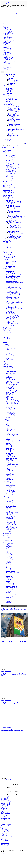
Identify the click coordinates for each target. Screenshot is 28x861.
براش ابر (8, 345)
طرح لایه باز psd (6, 55)
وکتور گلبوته (8, 591)
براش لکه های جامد (10, 356)
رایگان (4, 496)
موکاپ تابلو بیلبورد (10, 486)
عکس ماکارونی (9, 468)
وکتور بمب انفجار (9, 557)
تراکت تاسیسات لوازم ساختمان (12, 163)
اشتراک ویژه (5, 23)
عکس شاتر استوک (10, 449)
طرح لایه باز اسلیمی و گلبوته (12, 509)
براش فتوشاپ (6, 344)
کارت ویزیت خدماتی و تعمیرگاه (12, 283)
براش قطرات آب (9, 354)
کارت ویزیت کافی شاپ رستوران (13, 301)
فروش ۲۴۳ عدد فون (7, 65)
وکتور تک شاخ (9, 563)
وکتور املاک (8, 551)
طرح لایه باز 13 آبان (10, 197)
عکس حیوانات (9, 436)
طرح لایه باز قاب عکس (11, 521)
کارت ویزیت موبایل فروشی (12, 307)
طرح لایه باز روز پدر (10, 312)
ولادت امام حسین (12, 228)
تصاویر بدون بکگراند (7, 366)
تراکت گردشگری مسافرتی (11, 171)
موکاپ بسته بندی (9, 484)
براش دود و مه (9, 350)
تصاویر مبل (8, 421)
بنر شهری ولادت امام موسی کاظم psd (13, 730)
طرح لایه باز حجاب (7, 251)
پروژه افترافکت (9, 338)
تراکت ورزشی (9, 180)
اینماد (4, 24)
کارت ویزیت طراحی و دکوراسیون (13, 293)
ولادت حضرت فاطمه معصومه (14, 236)
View (7, 22)
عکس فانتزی (8, 454)
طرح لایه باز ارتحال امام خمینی (9, 187)
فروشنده (5, 60)
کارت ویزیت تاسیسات (10, 279)
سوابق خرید (8, 32)
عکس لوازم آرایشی (10, 463)
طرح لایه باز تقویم (7, 241)
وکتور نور (8, 599)
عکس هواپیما (8, 476)
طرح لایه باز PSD (6, 54)
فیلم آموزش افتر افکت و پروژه (10, 62)
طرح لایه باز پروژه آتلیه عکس (12, 512)
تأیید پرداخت (8, 29)
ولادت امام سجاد (11, 229)
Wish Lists (5, 18)
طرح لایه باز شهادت (10, 205)
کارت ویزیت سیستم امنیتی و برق (13, 287)
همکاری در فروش (10, 36)
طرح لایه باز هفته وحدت (11, 325)
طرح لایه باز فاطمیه (10, 218)
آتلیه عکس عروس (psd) (11, 506)
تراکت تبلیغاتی (6, 27)
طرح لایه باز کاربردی (10, 522)
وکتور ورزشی (9, 601)
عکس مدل (8, 469)
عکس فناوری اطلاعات (11, 456)
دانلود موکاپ (6, 481)
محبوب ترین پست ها (7, 332)
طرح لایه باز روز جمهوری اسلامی (13, 315)
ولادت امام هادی (11, 232)
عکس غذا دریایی (9, 453)
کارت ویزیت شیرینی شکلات (12, 291)
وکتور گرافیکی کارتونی (11, 588)
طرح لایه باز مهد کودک (8, 327)
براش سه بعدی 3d (10, 351)
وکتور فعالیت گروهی (10, 579)
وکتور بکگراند (8, 556)
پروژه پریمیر (8, 339)
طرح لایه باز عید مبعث (10, 266)
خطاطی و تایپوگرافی (7, 183)
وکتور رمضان (9, 573)
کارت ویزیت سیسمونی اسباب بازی (13, 288)
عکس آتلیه (8, 424)
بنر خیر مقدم (6, 151)
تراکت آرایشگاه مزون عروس (12, 155)
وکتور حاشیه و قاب (10, 568)
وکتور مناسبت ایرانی (10, 596)
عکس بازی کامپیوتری (10, 429)
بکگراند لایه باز (9, 508)
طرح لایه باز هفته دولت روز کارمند (13, 324)
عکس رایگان (8, 501)
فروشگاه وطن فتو (7, 533)
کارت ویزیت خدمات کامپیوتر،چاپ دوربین (14, 282)
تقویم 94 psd (8, 244)
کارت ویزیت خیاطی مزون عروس (13, 284)
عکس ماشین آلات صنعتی (11, 466)
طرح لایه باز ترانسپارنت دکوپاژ (12, 514)
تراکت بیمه (8, 160)
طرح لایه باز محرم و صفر (11, 220)
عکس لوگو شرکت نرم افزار (12, 464)
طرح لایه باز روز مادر (10, 320)
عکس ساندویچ (9, 445)
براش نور (8, 358)
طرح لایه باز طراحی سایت (11, 519)
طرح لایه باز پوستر (7, 239)
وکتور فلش (8, 582)
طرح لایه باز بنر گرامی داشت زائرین (13, 201)
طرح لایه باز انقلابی (7, 191)
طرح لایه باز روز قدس (10, 319)
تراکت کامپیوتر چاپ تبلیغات (12, 170)
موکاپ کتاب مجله (9, 494)
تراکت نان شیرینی (9, 178)
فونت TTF (5, 535)
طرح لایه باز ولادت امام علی (14, 225)
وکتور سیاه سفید (9, 577)
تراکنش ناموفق (9, 31)
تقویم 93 (7, 243)
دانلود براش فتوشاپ (7, 39)
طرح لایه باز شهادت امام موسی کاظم (16, 216)
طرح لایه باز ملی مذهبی (8, 58)
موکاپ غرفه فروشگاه (10, 491)
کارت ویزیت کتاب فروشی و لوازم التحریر (15, 302)
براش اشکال (8, 346)
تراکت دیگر (8, 165)
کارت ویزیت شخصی (10, 289)
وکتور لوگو (8, 592)
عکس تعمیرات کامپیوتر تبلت (12, 434)
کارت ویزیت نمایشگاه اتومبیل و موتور (14, 308)
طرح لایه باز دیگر (9, 517)
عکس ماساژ (8, 465)
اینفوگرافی (5, 342)
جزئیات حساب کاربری (8, 33)
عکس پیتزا (8, 433)
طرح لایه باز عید (6, 259)
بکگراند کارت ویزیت (10, 271)
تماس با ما (5, 69)
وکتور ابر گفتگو (9, 546)
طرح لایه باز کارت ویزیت (8, 269)
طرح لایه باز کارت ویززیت (6, 841)
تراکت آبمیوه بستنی (10, 153)
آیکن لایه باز (8, 507)
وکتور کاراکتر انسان (10, 584)
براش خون (8, 349)
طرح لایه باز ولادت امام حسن (14, 222)
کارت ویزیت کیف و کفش (11, 303)
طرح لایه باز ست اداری (8, 254)
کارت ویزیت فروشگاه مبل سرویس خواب (15, 299)
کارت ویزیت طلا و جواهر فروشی (13, 294)
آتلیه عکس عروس (4, 798)
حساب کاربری (6, 34)
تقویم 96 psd (8, 247)
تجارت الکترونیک (6, 361)
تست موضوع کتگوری (7, 363)
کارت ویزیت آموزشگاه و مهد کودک (13, 274)
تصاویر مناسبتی (9, 423)
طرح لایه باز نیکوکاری (7, 328)
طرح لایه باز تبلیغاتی (10, 513)
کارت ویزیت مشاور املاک (11, 305)
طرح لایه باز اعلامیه (7, 188)
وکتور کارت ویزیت (4, 833)
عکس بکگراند (9, 430)
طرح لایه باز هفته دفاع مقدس (12, 323)
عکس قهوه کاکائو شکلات (11, 458)
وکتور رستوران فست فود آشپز (12, 572)
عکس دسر (8, 439)
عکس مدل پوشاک (10, 470)
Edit (6, 21)
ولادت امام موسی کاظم (13, 231)
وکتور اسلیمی (9, 549)
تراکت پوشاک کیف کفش (11, 162)
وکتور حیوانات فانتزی (10, 569)
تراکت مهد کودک (9, 176)
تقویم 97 (7, 248)
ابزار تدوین (5, 337)
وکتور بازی (8, 552)
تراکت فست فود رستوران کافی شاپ (14, 167)
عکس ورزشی (9, 478)
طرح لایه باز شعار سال (8, 257)
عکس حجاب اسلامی (10, 435)
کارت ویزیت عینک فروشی (11, 296)
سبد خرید (5, 47)
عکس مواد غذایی (9, 369)
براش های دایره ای (10, 359)
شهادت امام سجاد (12, 208)
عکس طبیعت (9, 451)
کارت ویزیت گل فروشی (11, 304)
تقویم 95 (7, 246)
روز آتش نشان (9, 310)
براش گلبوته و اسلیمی (10, 355)
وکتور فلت (8, 581)
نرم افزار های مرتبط (7, 540)
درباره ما (5, 44)
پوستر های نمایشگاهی (5, 818)
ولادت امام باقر (11, 226)
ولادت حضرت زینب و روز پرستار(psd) (16, 233)
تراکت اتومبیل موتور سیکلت (12, 157)
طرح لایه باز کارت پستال (11, 523)
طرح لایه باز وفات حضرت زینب (15, 217)
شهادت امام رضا (11, 207)
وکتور (4, 542)
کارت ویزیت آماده (9, 530)
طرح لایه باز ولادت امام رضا (14, 223)
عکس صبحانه (9, 450)
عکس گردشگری (9, 460)
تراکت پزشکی (9, 161)
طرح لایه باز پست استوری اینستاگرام (11, 238)
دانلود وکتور (5, 43)
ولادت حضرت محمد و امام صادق (15, 237)
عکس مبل (3, 819)
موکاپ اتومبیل (9, 482)
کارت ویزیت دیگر (9, 286)
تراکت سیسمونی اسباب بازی (12, 166)
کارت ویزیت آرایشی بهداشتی (12, 273)
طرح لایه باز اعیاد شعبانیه (11, 261)
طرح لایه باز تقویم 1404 (11, 249)
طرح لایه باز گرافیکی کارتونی (12, 524)
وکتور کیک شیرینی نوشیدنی (11, 587)
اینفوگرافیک (8, 497)
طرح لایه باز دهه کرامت (8, 252)
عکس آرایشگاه (9, 425)
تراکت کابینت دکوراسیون (11, 168)
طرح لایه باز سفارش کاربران (9, 256)
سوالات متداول (6, 50)
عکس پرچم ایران (9, 368)
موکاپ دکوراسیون (10, 490)
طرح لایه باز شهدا (7, 258)
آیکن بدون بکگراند (9, 367)
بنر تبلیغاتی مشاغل (7, 150)
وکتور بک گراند (4, 829)
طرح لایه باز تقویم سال (8, 57)
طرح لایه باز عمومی (7, 504)
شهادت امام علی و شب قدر (14, 211)
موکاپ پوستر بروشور (10, 485)
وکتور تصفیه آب (9, 562)
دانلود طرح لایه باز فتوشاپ (9, 41)
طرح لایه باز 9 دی (9, 200)
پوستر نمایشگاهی (9, 420)
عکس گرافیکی (9, 459)
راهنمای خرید (6, 1)
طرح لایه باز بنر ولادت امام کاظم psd (12, 703)
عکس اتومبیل (9, 428)
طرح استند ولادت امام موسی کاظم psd (13, 641)
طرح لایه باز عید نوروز (10, 267)
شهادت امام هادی (12, 212)
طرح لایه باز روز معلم (10, 322)
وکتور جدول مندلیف (10, 566)
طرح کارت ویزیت (7, 53)
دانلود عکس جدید (6, 42)
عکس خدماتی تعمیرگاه (11, 438)
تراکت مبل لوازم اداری (10, 173)
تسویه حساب (6, 28)
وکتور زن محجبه (9, 574)
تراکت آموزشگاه (9, 156)
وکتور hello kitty (9, 543)
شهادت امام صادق (12, 210)
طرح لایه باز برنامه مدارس (9, 193)
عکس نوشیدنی (9, 475)
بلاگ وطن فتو (6, 2)
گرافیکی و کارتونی (7, 537)
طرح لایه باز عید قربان (10, 264)
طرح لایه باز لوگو (9, 529)
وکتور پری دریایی (9, 559)
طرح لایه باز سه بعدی (10, 518)
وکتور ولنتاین (8, 602)
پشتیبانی (5, 26)
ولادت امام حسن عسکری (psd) (15, 227)
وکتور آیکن (8, 544)
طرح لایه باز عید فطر (10, 263)
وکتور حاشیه (8, 567)
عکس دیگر (8, 443)
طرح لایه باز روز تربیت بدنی (12, 314)
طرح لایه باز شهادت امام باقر (14, 213)
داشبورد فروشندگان (7, 37)
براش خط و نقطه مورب (11, 348)
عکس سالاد (8, 444)
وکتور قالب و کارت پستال (11, 583)
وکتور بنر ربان (9, 558)
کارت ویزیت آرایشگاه (10, 272)
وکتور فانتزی (8, 578)
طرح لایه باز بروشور (7, 195)
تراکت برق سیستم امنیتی (11, 158)
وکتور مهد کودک (9, 598)
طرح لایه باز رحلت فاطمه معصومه (13, 202)
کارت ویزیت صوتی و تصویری (12, 292)
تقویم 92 (7, 242)
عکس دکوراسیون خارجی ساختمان (13, 440)
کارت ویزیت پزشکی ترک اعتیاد (12, 278)
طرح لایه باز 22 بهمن (10, 198)
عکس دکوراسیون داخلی (11, 441)
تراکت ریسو (5, 181)
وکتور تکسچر (8, 564)
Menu (2, 71)
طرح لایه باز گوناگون (10, 528)
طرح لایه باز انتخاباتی (7, 190)
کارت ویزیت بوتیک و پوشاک (11, 277)
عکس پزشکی (9, 431)
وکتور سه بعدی (9, 576)
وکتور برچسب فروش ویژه (11, 553)
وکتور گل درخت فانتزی (11, 589)
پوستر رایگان (8, 498)
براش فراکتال (9, 353)
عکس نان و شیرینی (10, 474)
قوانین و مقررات (6, 63)
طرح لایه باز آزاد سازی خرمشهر (10, 185)
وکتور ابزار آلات (9, 547)
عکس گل (8, 461)
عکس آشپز (8, 426)
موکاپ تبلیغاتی (9, 487)
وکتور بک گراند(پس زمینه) (11, 554)
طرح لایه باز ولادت (10, 221)
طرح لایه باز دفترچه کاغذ (11, 516)
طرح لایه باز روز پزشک (11, 313)
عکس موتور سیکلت (10, 473)
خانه (25, 143)
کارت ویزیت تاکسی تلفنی (11, 281)
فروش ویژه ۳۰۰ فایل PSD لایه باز (10, 67)
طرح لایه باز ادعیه (7, 186)
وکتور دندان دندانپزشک (10, 571)
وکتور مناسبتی (9, 597)
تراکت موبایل (8, 177)
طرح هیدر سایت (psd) (7, 330)
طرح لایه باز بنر (9, 143)
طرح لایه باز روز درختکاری (11, 317)
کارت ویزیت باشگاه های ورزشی (13, 276)
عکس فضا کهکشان (10, 455)
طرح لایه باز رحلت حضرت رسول (10, 253)
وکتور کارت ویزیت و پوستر (11, 586)
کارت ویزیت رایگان (10, 502)
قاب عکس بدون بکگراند (11, 371)
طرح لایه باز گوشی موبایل (11, 527)
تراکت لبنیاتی (8, 172)
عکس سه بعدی (9, 446)
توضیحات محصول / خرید (6, 638)
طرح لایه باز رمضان (10, 203)
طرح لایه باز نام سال (7, 59)
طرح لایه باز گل (9, 526)
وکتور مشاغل (9, 593)
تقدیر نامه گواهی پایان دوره (9, 182)
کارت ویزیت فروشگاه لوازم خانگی (13, 298)
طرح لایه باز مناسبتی (7, 309)
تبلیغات (4, 68)
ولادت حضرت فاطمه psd (13, 234)
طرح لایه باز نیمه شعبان (8, 329)
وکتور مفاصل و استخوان (11, 594)
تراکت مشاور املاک (10, 175)
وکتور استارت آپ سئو (10, 548)
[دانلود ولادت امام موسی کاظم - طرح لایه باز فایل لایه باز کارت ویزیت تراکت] (14, 9)
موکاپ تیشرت (9, 489)
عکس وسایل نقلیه (10, 479)
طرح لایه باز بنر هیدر (10, 511)
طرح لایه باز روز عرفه (10, 318)
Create (7, 19)
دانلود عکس (5, 419)
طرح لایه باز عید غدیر (10, 262)
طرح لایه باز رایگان (10, 500)
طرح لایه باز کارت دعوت (8, 268)
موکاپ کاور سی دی (10, 492)
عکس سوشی (9, 448)
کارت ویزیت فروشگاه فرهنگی (12, 297)
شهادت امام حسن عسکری (14, 206)
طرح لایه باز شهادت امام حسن (14, 215)
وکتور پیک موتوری (9, 561)
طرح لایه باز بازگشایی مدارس (9, 192)
